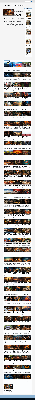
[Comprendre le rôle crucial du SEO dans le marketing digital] (17, 172)
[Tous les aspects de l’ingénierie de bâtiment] (8, 308)
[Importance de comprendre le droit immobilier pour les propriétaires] (8, 123)
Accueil (3, 3)
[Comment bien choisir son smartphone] (26, 191)
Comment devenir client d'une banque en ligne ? (17, 312)
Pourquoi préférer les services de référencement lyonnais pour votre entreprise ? (8, 234)
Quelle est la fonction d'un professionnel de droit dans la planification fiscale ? (17, 244)
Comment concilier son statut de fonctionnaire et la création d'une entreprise (8, 88)
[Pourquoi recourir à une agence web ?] (26, 376)
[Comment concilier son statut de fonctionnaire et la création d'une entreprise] (8, 84)
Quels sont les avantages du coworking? (8, 322)
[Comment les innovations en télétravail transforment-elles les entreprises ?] (28, 50)
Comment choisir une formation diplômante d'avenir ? (16, 196)
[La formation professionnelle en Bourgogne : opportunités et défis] (8, 152)
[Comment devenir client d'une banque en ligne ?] (17, 308)
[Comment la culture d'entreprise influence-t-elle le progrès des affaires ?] (17, 113)
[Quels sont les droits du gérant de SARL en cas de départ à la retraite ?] (26, 201)
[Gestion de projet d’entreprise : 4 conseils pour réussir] (8, 249)
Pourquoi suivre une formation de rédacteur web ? (26, 370)
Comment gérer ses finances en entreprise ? (17, 331)
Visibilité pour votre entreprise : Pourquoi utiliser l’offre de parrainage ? (17, 341)
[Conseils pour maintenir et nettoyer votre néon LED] (26, 84)
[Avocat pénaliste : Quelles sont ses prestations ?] (17, 376)
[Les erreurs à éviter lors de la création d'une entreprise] (26, 123)
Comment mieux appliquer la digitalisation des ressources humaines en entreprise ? (26, 263)
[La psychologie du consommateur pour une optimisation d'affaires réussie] (26, 152)
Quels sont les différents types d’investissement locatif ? (17, 263)
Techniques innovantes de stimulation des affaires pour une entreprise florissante (17, 78)
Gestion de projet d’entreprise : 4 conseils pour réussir (8, 254)
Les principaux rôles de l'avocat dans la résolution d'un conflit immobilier (26, 273)
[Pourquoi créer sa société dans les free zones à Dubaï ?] (8, 191)
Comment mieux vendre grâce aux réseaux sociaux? (8, 370)
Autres (5, 3)
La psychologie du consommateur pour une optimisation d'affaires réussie (25, 157)
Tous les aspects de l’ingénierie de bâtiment (7, 312)
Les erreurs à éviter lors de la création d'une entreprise (26, 127)
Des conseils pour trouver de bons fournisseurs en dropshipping (26, 293)
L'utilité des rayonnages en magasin (26, 243)
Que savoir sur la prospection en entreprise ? (26, 341)
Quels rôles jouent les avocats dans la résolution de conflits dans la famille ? (26, 283)
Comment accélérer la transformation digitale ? (26, 322)
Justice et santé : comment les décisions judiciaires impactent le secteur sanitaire (8, 166)
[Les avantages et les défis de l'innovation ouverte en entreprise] (17, 123)
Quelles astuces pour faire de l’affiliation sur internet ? (8, 351)
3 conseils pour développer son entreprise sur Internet (8, 215)
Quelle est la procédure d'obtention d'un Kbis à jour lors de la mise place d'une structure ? (8, 206)
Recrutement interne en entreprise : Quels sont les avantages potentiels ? (7, 263)
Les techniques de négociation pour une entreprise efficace (26, 78)
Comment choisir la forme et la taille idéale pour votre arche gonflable (17, 69)
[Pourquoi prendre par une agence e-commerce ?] (17, 347)
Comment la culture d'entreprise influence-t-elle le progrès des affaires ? (17, 118)
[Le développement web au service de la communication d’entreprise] (8, 386)
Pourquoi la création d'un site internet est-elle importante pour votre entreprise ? (26, 176)
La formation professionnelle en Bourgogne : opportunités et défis (8, 157)
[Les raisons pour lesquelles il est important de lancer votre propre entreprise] (26, 230)
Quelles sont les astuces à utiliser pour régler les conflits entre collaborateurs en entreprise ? (17, 371)
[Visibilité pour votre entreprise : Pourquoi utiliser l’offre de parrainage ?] (17, 337)
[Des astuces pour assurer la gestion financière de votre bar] (17, 230)
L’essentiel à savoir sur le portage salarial (16, 253)
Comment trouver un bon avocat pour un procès (16, 185)
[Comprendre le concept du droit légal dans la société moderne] (17, 162)
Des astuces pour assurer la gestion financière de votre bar (17, 234)
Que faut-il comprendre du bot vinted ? (17, 273)
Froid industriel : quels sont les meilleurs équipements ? (8, 380)
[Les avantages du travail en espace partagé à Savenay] (17, 84)
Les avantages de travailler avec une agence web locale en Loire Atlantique (8, 108)
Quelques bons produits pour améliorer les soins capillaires (8, 302)
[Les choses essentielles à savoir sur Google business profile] (8, 337)
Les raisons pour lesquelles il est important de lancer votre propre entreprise (26, 234)
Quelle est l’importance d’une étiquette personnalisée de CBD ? (8, 361)
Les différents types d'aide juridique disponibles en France (26, 137)
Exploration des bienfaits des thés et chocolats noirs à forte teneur (26, 69)
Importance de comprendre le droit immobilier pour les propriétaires (8, 127)
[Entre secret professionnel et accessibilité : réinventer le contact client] (28, 22)
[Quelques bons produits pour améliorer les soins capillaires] (8, 298)
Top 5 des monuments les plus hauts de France (17, 283)
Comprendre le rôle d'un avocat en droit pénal (7, 137)
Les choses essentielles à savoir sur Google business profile (8, 341)
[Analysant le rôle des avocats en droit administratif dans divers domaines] (26, 113)
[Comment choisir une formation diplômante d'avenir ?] (17, 191)
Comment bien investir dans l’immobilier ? (8, 292)
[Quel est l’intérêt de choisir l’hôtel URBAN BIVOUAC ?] (17, 201)
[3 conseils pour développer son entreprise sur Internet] (8, 211)
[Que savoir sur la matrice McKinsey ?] (26, 211)
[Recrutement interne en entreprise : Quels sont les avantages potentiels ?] (8, 259)
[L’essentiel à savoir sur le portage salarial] (17, 249)
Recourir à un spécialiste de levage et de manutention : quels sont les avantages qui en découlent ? (17, 303)
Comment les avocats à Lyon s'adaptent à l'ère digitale (17, 107)
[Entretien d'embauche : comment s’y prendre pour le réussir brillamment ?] (8, 113)
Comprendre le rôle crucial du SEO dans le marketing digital (17, 176)
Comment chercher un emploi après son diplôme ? (8, 283)
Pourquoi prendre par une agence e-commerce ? (17, 351)
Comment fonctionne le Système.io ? (7, 273)
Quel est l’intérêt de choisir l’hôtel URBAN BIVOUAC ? (17, 205)
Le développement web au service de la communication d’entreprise (8, 390)
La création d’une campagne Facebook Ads (8, 331)
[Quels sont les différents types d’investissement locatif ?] (17, 259)
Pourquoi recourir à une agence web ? (25, 380)
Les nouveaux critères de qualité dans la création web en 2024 (28, 18)
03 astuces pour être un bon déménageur (17, 322)
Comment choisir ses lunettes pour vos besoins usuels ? (8, 243)
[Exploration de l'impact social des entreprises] (26, 162)
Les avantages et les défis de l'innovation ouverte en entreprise (17, 127)
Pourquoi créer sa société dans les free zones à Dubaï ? (8, 195)
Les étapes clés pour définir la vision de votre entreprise (8, 98)
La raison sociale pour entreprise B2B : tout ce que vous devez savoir (8, 225)
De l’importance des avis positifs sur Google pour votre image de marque (8, 176)
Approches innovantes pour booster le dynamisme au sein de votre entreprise (8, 78)
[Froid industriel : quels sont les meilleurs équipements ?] (8, 376)
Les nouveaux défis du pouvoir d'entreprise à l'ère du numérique (26, 108)
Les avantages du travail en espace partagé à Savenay (17, 88)
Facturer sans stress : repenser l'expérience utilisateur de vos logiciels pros (28, 36)
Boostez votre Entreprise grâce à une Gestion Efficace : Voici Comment (17, 215)
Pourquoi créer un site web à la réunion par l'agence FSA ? (26, 312)
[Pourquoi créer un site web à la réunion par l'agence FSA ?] (26, 308)
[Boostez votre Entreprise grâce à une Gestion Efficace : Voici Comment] (17, 211)
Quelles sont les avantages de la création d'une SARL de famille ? (8, 186)
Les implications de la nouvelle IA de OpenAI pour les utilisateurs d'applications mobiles (17, 98)
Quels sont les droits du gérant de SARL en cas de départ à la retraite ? (25, 205)
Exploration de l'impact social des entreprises (26, 166)
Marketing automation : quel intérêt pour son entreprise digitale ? (26, 332)
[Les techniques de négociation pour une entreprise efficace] (26, 74)
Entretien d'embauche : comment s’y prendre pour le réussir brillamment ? (8, 118)
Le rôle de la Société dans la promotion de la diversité (17, 156)
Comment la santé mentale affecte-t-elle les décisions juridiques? (26, 147)
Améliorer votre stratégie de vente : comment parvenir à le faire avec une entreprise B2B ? (26, 186)
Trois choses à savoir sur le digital (17, 361)
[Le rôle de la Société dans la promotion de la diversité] (17, 152)
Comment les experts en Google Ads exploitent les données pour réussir (7, 147)
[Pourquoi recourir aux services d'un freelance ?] (26, 347)
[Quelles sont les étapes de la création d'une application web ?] (26, 298)
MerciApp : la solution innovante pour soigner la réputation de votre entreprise (17, 293)
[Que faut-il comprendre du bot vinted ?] (17, 269)
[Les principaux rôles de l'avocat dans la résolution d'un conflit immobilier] (26, 269)
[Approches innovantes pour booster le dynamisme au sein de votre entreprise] (8, 74)
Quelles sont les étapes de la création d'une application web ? (26, 302)
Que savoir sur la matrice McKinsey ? (26, 215)
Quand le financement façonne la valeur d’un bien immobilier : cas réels (28, 45)
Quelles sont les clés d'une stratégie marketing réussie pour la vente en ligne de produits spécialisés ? (26, 254)
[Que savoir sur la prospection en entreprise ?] (26, 337)
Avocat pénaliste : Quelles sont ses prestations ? (16, 380)
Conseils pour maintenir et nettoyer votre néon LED (26, 88)
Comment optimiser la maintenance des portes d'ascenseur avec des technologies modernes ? (7, 69)
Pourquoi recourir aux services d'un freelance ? (25, 351)
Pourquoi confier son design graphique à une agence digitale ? (17, 225)
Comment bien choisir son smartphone (26, 195)
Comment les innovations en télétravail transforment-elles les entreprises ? (28, 54)
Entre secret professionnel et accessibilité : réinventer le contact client (28, 27)
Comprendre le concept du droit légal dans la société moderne (17, 166)
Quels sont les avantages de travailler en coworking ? (26, 225)
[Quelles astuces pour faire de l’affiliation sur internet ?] (8, 347)
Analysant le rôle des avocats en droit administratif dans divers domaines (26, 118)
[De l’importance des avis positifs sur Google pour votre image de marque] (8, 172)
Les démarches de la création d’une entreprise (26, 361)
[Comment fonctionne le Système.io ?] (8, 269)
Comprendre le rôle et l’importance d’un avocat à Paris (17, 137)
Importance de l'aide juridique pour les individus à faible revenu (17, 147)
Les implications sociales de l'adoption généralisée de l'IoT (26, 98)
